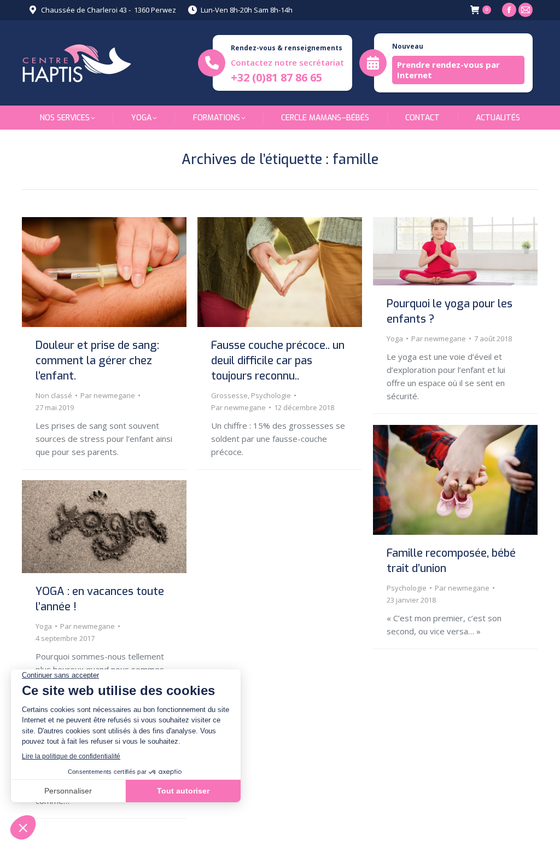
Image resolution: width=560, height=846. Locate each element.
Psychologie (271, 395)
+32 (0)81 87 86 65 (276, 77)
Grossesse (229, 395)
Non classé (54, 395)
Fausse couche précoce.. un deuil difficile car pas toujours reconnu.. (278, 360)
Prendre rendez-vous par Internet (448, 69)
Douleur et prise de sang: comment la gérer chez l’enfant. (97, 360)
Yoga (395, 338)
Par (107, 395)
